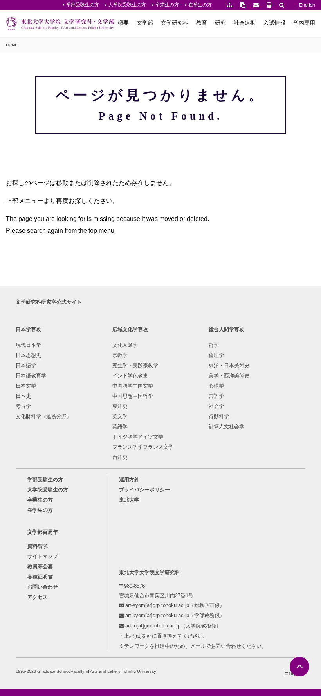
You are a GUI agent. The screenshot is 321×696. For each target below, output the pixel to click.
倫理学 (216, 355)
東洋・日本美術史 (229, 365)
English (307, 5)
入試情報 (274, 23)
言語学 (216, 396)
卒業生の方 (167, 4)
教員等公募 (40, 566)
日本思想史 (28, 355)
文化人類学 (125, 345)
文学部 (145, 23)
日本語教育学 (31, 376)
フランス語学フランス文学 (142, 447)
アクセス (37, 597)
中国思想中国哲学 (132, 396)
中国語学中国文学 (132, 386)
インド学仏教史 (130, 376)
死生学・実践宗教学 (135, 365)
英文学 (120, 416)
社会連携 (245, 23)
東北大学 (129, 500)
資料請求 (37, 546)
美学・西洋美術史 (229, 376)
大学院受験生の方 (127, 4)
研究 (220, 23)
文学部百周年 (42, 532)
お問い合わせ (42, 587)
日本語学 (26, 365)
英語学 (120, 427)
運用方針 (129, 479)
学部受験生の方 (82, 4)
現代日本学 (28, 345)
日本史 (23, 396)
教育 (201, 23)
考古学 (23, 406)
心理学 (216, 386)
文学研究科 (174, 23)
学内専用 (304, 23)
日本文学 (26, 386)
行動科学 (219, 416)
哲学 (214, 345)
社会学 (216, 406)
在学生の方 (200, 4)
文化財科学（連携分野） (44, 416)
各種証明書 (40, 577)
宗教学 (120, 355)
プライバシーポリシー (144, 490)
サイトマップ (42, 556)
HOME (12, 45)
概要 (123, 23)
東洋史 (120, 406)
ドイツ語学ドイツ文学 (137, 437)
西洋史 (120, 457)
